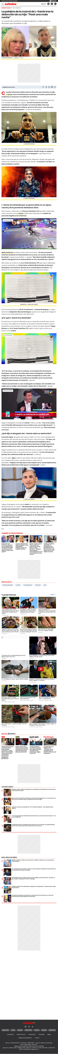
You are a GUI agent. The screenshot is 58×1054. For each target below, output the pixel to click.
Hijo (45, 585)
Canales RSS (10, 1034)
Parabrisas (52, 1030)
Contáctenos (32, 1034)
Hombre (44, 1030)
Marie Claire (28, 1030)
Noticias (20, 1030)
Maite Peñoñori (7, 252)
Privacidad (41, 1034)
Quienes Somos (21, 1034)
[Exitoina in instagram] (48, 4)
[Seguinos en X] (55, 4)
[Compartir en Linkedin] (52, 87)
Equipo (49, 1034)
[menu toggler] (3, 4)
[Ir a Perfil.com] (53, 1)
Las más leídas (7, 787)
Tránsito (37, 1038)
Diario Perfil (5, 1030)
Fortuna (37, 1030)
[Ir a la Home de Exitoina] (12, 4)
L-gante (18, 585)
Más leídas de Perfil (9, 857)
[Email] (55, 87)
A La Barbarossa (28, 585)
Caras (13, 1030)
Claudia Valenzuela (7, 585)
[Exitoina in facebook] (52, 4)
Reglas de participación (25, 1038)
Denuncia (38, 585)
